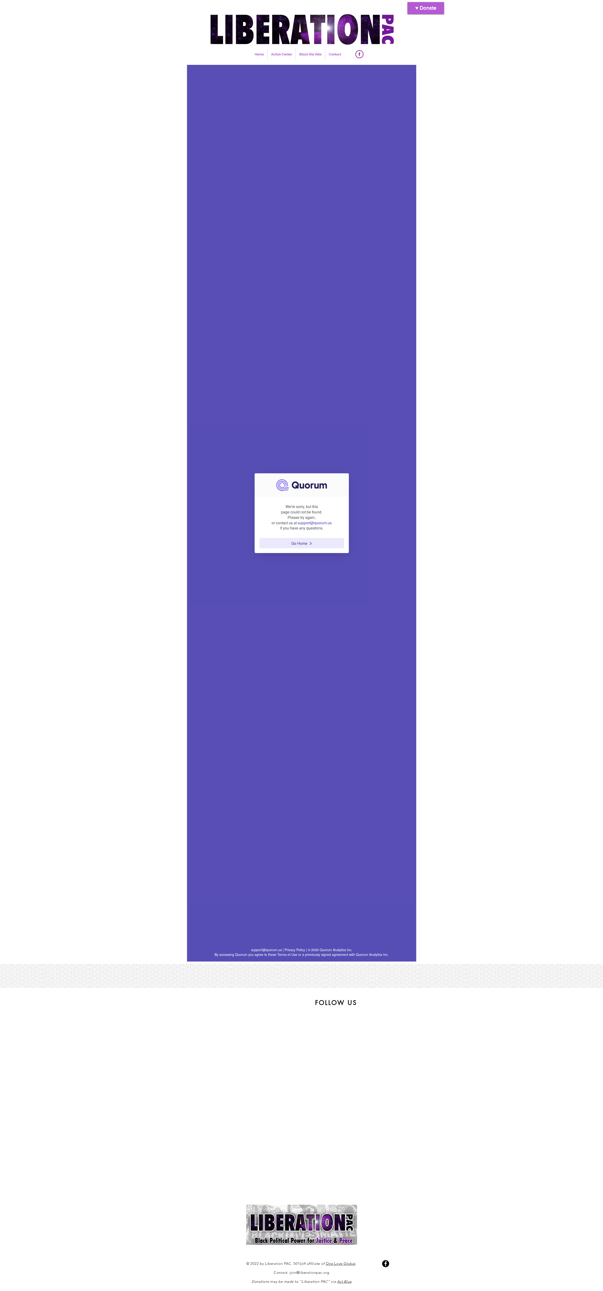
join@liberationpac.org (310, 1272)
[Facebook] (385, 1263)
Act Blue (344, 1281)
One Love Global (340, 1263)
